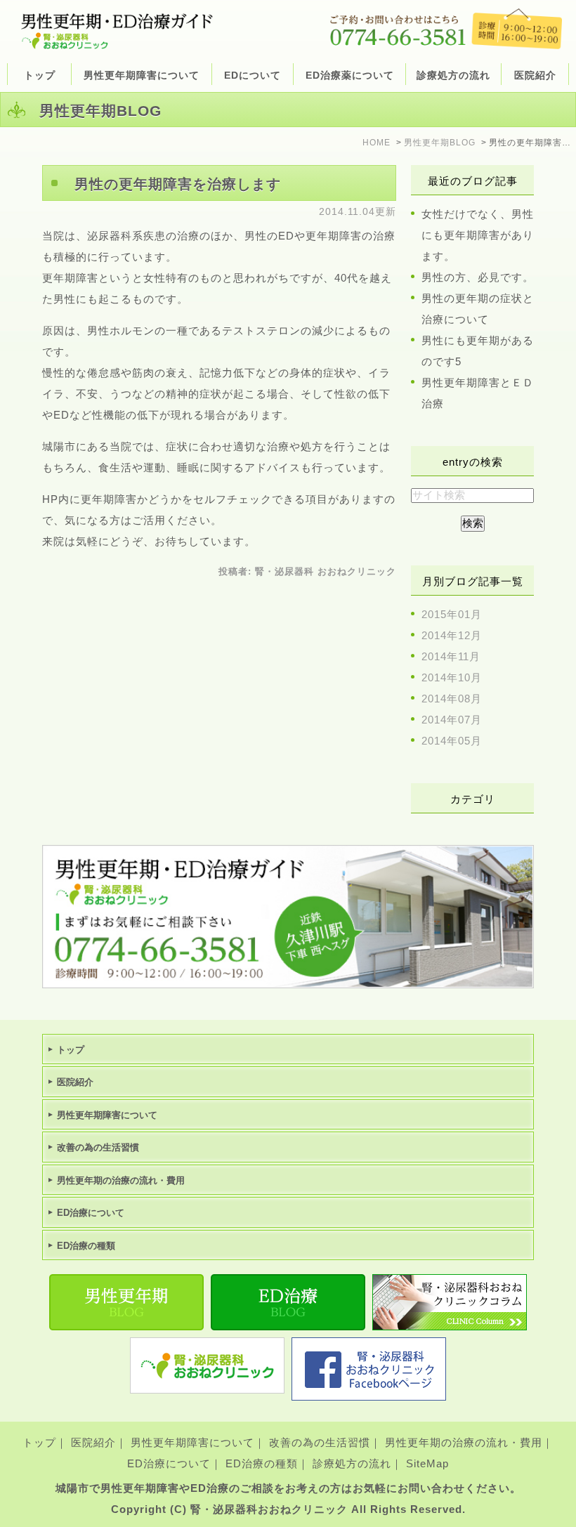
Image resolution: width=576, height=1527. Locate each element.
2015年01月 (451, 614)
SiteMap (427, 1463)
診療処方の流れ (453, 75)
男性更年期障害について (192, 1442)
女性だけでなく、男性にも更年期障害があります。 (477, 235)
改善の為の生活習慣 (319, 1442)
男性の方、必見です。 (477, 277)
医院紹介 (93, 1442)
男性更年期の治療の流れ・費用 (463, 1442)
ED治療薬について (350, 75)
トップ (39, 75)
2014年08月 (451, 698)
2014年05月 (451, 741)
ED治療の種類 (261, 1463)
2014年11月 (450, 656)
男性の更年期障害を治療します (177, 184)
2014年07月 (451, 720)
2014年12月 (451, 635)
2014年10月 (451, 677)
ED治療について (169, 1463)
